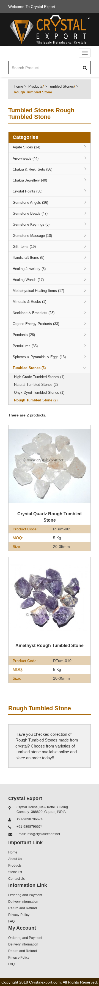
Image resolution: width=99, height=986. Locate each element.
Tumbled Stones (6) (29, 368)
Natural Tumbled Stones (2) (36, 385)
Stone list (15, 872)
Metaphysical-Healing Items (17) (38, 291)
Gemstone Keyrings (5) (31, 224)
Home (18, 86)
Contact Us (16, 879)
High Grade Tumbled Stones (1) (39, 377)
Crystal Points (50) (27, 191)
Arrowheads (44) (25, 158)
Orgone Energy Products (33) (36, 324)
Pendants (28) (24, 335)
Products (35, 86)
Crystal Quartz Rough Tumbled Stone (49, 516)
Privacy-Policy (18, 915)
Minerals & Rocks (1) (29, 302)
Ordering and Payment (25, 895)
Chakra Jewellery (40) (30, 180)
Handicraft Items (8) (28, 257)
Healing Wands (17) (28, 280)
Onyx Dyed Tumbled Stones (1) (39, 392)
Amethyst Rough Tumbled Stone (49, 645)
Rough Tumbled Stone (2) (35, 400)
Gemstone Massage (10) (32, 236)
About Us (15, 859)
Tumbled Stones (61, 86)
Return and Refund (22, 908)
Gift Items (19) (24, 247)
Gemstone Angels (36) (30, 202)
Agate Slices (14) (26, 147)
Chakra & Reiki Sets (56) (32, 169)
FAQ (11, 921)
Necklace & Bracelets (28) (33, 313)
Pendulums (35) (25, 346)
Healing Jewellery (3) (29, 269)
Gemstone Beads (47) (30, 213)
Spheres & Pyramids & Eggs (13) (39, 357)
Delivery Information (23, 902)
